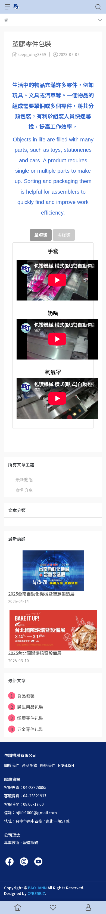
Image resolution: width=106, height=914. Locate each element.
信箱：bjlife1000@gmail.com (30, 812)
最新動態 (24, 479)
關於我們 (11, 765)
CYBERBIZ (36, 893)
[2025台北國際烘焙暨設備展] (53, 630)
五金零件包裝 (27, 729)
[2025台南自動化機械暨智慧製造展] (53, 570)
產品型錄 (29, 765)
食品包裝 (23, 695)
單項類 (40, 235)
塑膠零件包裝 (27, 718)
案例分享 (24, 490)
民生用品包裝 (27, 707)
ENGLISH (66, 765)
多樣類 (63, 235)
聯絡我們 (47, 765)
